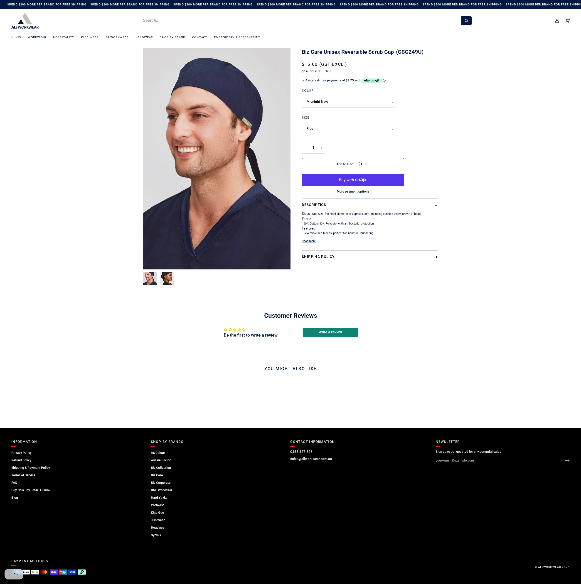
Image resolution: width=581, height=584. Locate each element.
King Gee (157, 512)
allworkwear (549, 567)
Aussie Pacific (161, 460)
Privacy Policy (21, 452)
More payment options (353, 191)
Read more (309, 241)
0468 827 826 (301, 452)
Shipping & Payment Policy (30, 467)
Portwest (157, 505)
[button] (18, 37)
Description (314, 205)
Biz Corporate (161, 482)
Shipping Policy (318, 257)
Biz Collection (161, 467)
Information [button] (24, 442)
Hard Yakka (159, 497)
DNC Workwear (161, 490)
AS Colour (158, 452)
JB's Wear (158, 520)
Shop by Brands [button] (167, 442)
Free (310, 129)
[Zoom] (216, 158)
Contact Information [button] (312, 442)
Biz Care (157, 475)
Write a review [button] (330, 332)
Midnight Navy (317, 102)
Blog (14, 497)
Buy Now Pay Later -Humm (30, 490)
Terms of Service (23, 475)
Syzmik (156, 535)
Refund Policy (21, 460)
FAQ (14, 482)
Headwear (158, 527)
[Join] (564, 460)
